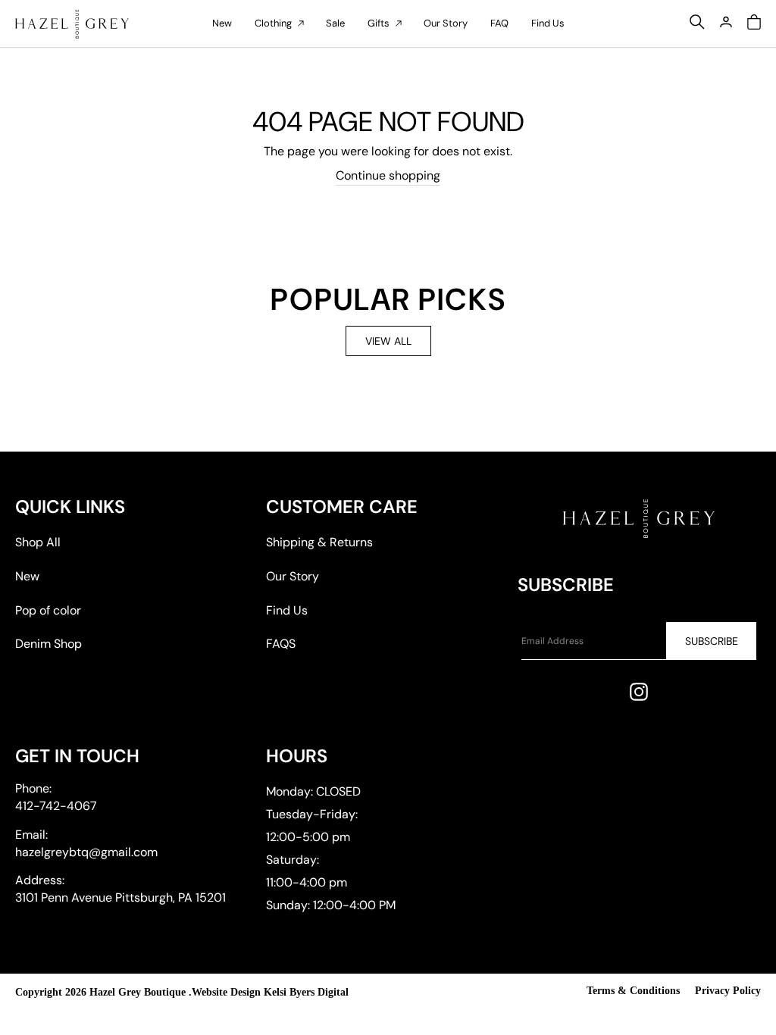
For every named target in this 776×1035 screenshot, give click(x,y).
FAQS (281, 644)
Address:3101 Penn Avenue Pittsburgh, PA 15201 (120, 888)
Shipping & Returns (319, 542)
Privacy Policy (728, 990)
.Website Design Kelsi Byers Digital (269, 992)
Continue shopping (388, 175)
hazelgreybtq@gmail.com (86, 852)
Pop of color (48, 610)
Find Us (548, 23)
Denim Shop (48, 644)
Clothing (273, 23)
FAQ (499, 23)
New (222, 23)
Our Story (446, 23)
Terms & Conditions (633, 990)
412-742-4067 (56, 806)
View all (388, 341)
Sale (335, 23)
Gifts (379, 23)
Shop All (38, 542)
